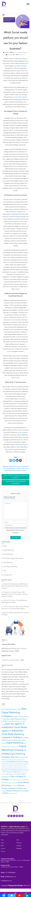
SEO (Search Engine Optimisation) (13, 558)
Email (17, 840)
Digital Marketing (8, 550)
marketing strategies (21, 58)
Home (2, 840)
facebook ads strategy (23, 763)
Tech (4, 571)
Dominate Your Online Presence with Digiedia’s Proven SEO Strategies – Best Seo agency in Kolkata (15, 594)
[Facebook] (10, 460)
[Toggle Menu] (28, 4)
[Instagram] (11, 816)
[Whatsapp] (14, 816)
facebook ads (5, 763)
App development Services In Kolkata (11, 709)
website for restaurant (13, 793)
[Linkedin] (17, 460)
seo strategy (9, 782)
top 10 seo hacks (14, 785)
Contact (3, 848)
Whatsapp (18, 848)
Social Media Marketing (21, 52)
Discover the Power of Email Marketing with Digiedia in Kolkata (14, 601)
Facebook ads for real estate (13, 763)
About (2, 842)
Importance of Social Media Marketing (12, 769)
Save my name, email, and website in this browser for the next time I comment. (16, 530)
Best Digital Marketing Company (15, 466)
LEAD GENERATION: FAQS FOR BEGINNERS (15, 482)
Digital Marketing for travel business (14, 759)
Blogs (13, 52)
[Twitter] (13, 460)
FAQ (2, 845)
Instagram (18, 845)
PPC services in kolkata (10, 772)
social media (15, 320)
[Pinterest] (20, 460)
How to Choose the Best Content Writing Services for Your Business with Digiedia (15, 607)
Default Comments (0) (9, 496)
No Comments (21, 54)
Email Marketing (8, 554)
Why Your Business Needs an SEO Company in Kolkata (15, 613)
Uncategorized (7, 575)
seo (10, 776)
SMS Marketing (7, 562)
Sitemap (20, 885)
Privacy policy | (13, 885)
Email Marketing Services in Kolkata (17, 761)
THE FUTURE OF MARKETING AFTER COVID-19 (15, 477)
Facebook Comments (9, 498)
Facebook (18, 842)
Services (3, 851)
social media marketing (20, 66)
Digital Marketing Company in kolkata (14, 750)
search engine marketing (12, 774)
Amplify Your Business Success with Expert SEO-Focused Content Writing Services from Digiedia (15, 586)
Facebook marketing (14, 216)
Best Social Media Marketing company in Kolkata (13, 734)
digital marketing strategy (18, 444)
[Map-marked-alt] (22, 816)
